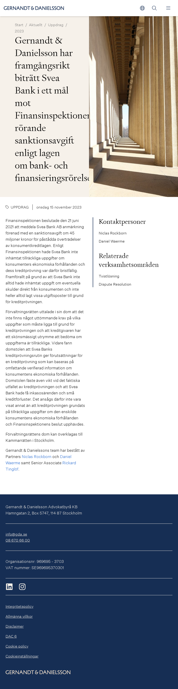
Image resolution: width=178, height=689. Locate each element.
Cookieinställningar (22, 656)
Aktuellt (35, 24)
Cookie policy (17, 646)
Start (19, 24)
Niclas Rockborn (36, 456)
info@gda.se (16, 534)
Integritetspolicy (19, 606)
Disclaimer (15, 626)
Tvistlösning (109, 276)
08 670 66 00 (18, 540)
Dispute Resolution (115, 284)
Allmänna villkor (19, 616)
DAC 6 (11, 636)
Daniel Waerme (112, 241)
